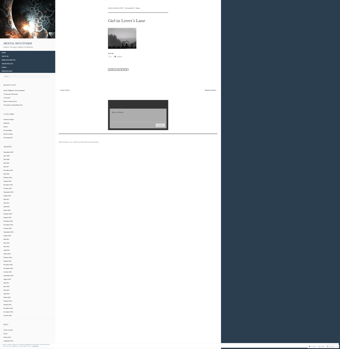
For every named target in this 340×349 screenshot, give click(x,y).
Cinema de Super (9, 119)
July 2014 (6, 239)
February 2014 (8, 257)
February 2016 (8, 177)
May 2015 (6, 203)
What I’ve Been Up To (10, 101)
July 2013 (6, 283)
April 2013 (7, 294)
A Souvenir (7, 98)
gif (110, 69)
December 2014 (8, 221)
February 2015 (8, 214)
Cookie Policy (35, 346)
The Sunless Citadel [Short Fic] (13, 105)
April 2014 (7, 250)
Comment (160, 125)
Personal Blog (7, 71)
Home (4, 52)
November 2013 (8, 268)
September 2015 (8, 192)
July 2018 (6, 163)
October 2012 (8, 315)
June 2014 (6, 243)
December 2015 (8, 185)
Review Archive (8, 134)
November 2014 (8, 225)
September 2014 (8, 232)
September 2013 (8, 275)
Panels (4, 67)
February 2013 (8, 301)
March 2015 (7, 210)
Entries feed (7, 337)
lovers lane (116, 69)
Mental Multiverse (18, 43)
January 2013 (7, 304)
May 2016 (6, 174)
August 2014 (7, 235)
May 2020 (6, 159)
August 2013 (7, 279)
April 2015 (7, 206)
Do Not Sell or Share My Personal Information (86, 142)
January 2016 (7, 181)
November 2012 (8, 312)
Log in (5, 333)
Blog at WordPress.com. (65, 142)
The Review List (7, 64)
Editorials (6, 123)
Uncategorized (8, 137)
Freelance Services (8, 60)
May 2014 (6, 246)
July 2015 (6, 199)
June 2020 (6, 156)
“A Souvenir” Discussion (11, 94)
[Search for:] (26, 76)
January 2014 (7, 261)
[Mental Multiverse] (27, 38)
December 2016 (8, 170)
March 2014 (7, 254)
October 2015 (8, 188)
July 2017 (6, 166)
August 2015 (7, 196)
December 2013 (8, 264)
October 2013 (8, 272)
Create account (8, 330)
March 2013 (7, 297)
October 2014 (8, 228)
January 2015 (7, 217)
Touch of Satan (64, 90)
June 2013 (6, 286)
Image (138, 8)
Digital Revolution (211, 90)
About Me (5, 56)
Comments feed (8, 341)
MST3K (125, 69)
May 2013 (6, 290)
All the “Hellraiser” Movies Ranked (14, 90)
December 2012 (8, 308)
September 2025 (8, 152)
